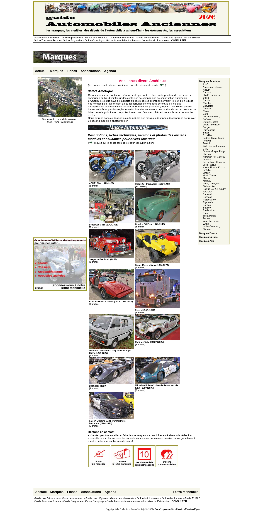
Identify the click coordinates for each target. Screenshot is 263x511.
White (206, 223)
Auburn (206, 89)
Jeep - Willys (209, 164)
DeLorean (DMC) (211, 116)
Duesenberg (209, 130)
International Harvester (214, 162)
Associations (91, 71)
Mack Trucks (209, 175)
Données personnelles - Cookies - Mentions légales (177, 509)
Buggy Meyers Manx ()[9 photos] (152, 266)
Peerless (207, 197)
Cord (205, 114)
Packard (207, 194)
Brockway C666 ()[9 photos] (103, 226)
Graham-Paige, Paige (214, 151)
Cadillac (207, 100)
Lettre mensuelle (185, 492)
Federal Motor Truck (213, 138)
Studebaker (209, 210)
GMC (205, 148)
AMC (205, 84)
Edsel (206, 132)
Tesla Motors (209, 215)
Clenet (206, 111)
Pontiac (207, 205)
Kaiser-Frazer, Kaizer (214, 167)
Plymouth (208, 202)
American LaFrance (213, 87)
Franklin (207, 143)
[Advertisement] (152, 58)
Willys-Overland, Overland (211, 227)
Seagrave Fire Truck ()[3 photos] (103, 260)
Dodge (206, 127)
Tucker (206, 218)
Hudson (207, 154)
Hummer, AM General (214, 156)
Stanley (207, 207)
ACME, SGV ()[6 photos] (101, 184)
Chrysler (207, 108)
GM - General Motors (214, 146)
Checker (207, 103)
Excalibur (208, 135)
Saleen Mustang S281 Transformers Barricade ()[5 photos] (107, 423)
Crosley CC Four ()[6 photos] (150, 225)
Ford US (207, 140)
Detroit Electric (210, 122)
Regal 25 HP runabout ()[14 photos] (152, 185)
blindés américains (212, 95)
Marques (56, 71)
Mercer (206, 178)
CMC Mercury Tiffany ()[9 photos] (149, 343)
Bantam (207, 92)
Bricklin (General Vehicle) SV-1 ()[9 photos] (111, 302)
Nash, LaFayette (211, 183)
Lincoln (206, 173)
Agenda (110, 71)
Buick (206, 97)
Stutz (205, 213)
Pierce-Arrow (209, 199)
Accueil (40, 71)
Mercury (207, 181)
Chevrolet (208, 106)
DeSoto (207, 119)
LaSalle (207, 170)
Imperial (207, 159)
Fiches (72, 71)
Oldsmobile (209, 186)
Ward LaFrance (211, 221)
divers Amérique (211, 124)
